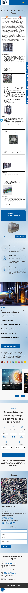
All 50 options (6, 450)
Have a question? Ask (9, 346)
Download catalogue (27, 80)
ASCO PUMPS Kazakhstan (8, 522)
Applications (13, 429)
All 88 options (22, 437)
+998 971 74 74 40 (19, 2)
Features (7, 444)
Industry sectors (5, 430)
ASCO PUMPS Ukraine (7, 523)
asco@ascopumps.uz (7, 517)
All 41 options (4, 437)
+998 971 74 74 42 (7, 572)
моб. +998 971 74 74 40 (7, 518)
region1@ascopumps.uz (10, 563)
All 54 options (13, 437)
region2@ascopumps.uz (10, 573)
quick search (27, 98)
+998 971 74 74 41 (7, 562)
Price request (19, 236)
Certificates (20, 444)
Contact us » (4, 236)
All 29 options (20, 450)
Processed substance (22, 430)
